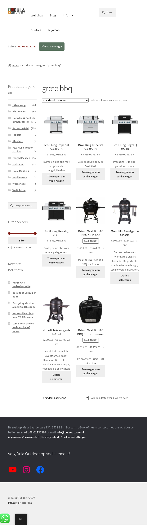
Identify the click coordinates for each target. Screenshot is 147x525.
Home (15, 65)
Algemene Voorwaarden (23, 437)
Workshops (19, 183)
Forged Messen (21, 158)
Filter (22, 240)
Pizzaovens (19, 111)
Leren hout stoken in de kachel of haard (23, 327)
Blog (53, 15)
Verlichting (19, 190)
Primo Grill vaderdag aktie (21, 284)
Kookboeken (19, 177)
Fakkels (16, 135)
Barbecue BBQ (20, 128)
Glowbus (17, 141)
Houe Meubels (20, 171)
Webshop (37, 15)
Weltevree (18, 164)
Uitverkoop (19, 105)
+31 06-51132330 (27, 46)
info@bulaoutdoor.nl (70, 432)
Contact (36, 30)
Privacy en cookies (20, 503)
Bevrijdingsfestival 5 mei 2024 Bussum (23, 305)
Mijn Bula (54, 30)
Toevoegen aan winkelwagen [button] (56, 179)
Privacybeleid (50, 437)
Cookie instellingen (74, 437)
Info (65, 15)
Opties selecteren (124, 278)
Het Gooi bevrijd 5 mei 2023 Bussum (22, 315)
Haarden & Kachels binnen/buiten (23, 120)
